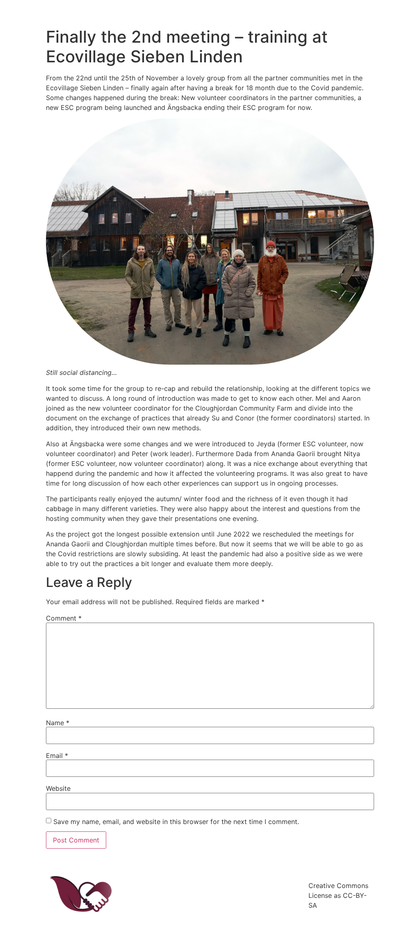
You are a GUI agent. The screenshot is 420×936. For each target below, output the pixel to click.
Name (57, 722)
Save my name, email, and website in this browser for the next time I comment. (176, 821)
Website (58, 788)
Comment (64, 618)
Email (57, 755)
